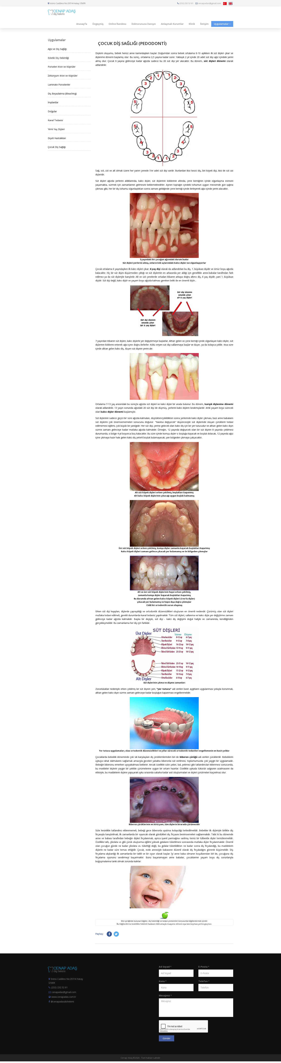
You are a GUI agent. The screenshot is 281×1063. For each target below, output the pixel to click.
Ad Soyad (165, 966)
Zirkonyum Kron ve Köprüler (62, 75)
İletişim (204, 23)
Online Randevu (117, 23)
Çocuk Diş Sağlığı (57, 147)
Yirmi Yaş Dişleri (56, 129)
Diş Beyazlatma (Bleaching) (62, 93)
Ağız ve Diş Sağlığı (57, 48)
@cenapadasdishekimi (62, 1001)
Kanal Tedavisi (55, 120)
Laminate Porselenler (59, 84)
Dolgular (52, 111)
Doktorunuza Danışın (144, 23)
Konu (162, 981)
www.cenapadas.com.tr (63, 996)
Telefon (203, 981)
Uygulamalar (221, 23)
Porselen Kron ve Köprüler (61, 66)
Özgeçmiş (97, 23)
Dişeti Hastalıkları (57, 138)
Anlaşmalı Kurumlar (172, 23)
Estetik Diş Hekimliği (58, 57)
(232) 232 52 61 (186, 3)
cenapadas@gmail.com (209, 3)
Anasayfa (81, 23)
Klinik (192, 23)
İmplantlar (53, 102)
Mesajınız (165, 995)
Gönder (166, 1038)
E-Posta (203, 966)
